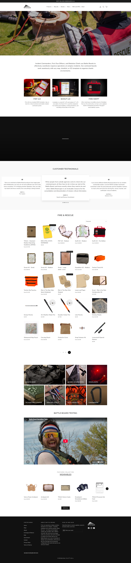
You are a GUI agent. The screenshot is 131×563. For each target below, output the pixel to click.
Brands (63, 7)
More (68, 7)
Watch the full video (66, 145)
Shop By (56, 7)
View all (65, 508)
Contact (25, 540)
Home (25, 525)
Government (27, 537)
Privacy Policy (27, 542)
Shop (25, 527)
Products (49, 7)
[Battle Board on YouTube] (94, 528)
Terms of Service (28, 545)
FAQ (25, 535)
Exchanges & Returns (29, 532)
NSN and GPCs (76, 7)
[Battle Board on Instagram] (91, 528)
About (25, 530)
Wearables (65, 474)
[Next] (107, 488)
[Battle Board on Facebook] (89, 528)
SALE (82, 7)
